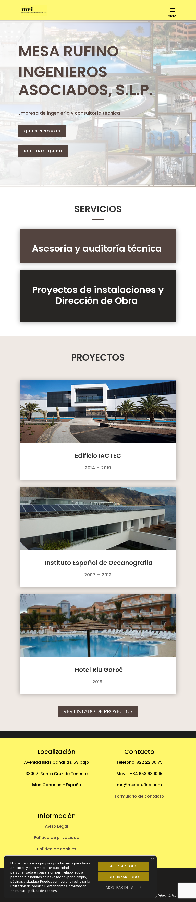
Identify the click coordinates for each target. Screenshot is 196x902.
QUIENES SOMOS (42, 131)
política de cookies (42, 890)
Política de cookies (56, 849)
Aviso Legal (56, 826)
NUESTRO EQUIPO (43, 150)
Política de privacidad (56, 837)
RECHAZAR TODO (124, 876)
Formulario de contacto (139, 796)
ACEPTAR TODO (124, 866)
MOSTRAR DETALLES (124, 887)
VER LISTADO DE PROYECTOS (98, 711)
